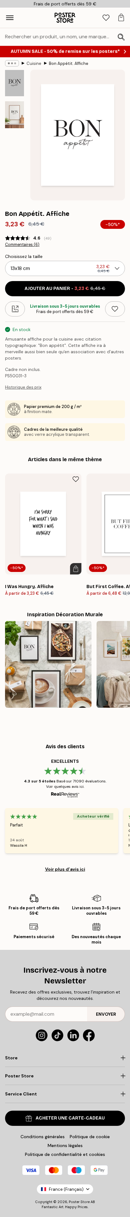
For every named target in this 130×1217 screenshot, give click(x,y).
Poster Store (79, 1202)
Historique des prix (23, 387)
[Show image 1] (14, 83)
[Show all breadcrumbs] (12, 63)
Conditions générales (43, 1136)
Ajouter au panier (65, 288)
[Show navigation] (10, 18)
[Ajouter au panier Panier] (75, 568)
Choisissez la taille (24, 256)
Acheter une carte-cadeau (70, 1118)
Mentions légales (65, 1145)
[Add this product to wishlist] (115, 309)
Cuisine (34, 63)
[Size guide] (15, 309)
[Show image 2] (14, 114)
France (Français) (66, 1189)
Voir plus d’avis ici (65, 869)
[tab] (106, 18)
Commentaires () (22, 244)
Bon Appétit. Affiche (68, 63)
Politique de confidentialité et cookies (65, 1154)
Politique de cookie (90, 1136)
